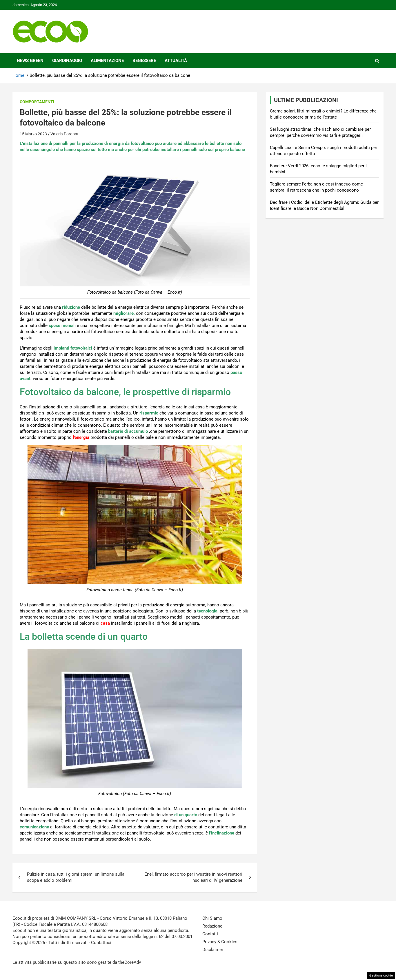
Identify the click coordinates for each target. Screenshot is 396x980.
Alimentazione (107, 60)
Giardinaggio (67, 60)
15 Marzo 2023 (33, 134)
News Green (30, 60)
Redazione (212, 926)
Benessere (144, 60)
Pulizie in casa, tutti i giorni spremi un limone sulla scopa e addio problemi (75, 877)
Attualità (176, 60)
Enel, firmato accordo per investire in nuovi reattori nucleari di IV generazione (193, 877)
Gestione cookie (381, 975)
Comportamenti (37, 101)
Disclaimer (212, 949)
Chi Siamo (212, 918)
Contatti (210, 934)
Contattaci (101, 942)
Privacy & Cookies (219, 941)
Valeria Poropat (64, 134)
